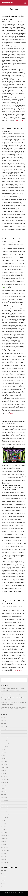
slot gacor (3, 870)
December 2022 (5, 841)
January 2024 (4, 803)
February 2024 (5, 800)
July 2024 (3, 785)
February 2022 (5, 862)
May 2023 (3, 826)
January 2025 (4, 767)
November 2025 (5, 738)
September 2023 (5, 815)
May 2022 (3, 853)
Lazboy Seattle (7, 3)
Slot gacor (3, 886)
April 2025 (4, 758)
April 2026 (4, 723)
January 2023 (4, 838)
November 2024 (5, 773)
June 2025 (3, 752)
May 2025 (3, 755)
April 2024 (4, 794)
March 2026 (4, 726)
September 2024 (5, 779)
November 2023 (5, 809)
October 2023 (4, 812)
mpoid (2, 873)
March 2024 (4, 797)
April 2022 (4, 856)
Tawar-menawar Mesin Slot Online (13, 421)
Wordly (20, 892)
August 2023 (4, 817)
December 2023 (5, 806)
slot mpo (3, 883)
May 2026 (3, 720)
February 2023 (5, 835)
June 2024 (3, 788)
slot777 (3, 880)
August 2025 (4, 746)
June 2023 (3, 823)
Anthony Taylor (19, 21)
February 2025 (5, 764)
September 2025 (5, 743)
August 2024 (4, 782)
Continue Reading (19, 120)
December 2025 (5, 735)
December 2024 (5, 770)
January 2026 (4, 732)
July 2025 (3, 749)
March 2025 (4, 761)
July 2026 (3, 717)
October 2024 (4, 776)
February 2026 (5, 729)
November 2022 (5, 844)
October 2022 (4, 847)
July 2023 (3, 820)
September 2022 (5, 850)
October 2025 (4, 740)
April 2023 (4, 829)
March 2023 (4, 832)
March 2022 (4, 859)
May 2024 (3, 791)
